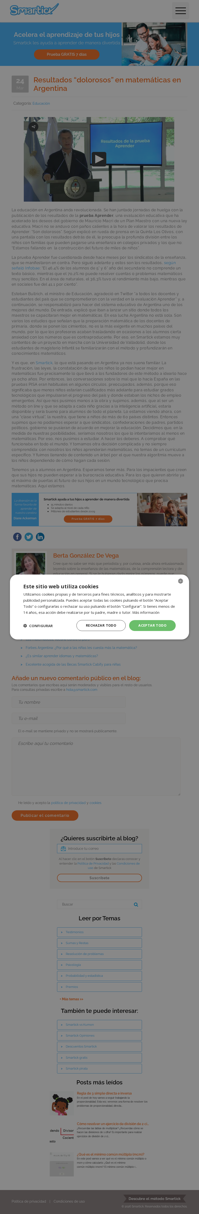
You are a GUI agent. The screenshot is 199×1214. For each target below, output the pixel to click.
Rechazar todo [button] (101, 625)
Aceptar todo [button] (152, 625)
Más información (145, 612)
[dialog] (99, 607)
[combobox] (180, 581)
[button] (38, 625)
